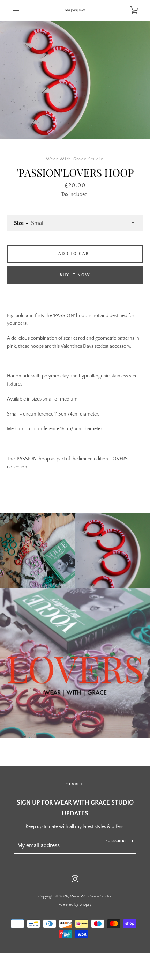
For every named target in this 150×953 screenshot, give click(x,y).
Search (75, 784)
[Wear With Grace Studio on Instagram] (75, 878)
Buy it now (75, 275)
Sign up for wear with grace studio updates (75, 808)
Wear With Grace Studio (90, 896)
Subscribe (116, 841)
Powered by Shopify (75, 904)
